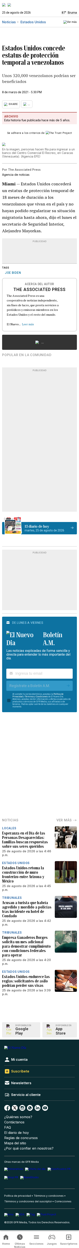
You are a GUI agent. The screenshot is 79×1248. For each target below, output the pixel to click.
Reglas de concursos (21, 1138)
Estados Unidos (33, 22)
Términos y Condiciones (36, 696)
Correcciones (63, 1201)
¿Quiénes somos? (18, 1117)
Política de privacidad (17, 1195)
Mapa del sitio (15, 1143)
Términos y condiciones (49, 1195)
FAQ (7, 1127)
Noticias (9, 22)
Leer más (28, 324)
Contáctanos (14, 1122)
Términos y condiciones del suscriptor (28, 1201)
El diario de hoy (16, 1133)
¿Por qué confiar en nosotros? (29, 1148)
